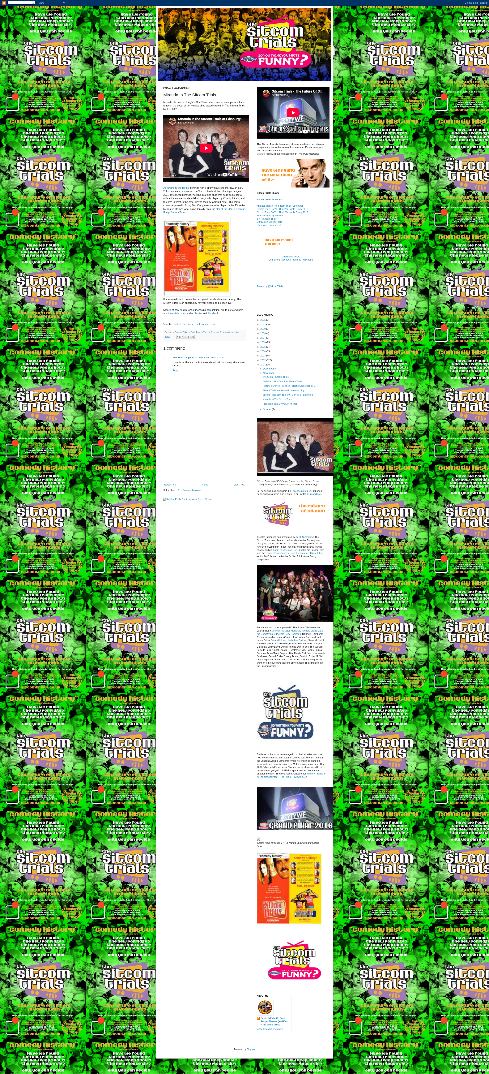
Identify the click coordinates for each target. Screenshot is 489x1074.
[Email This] (178, 337)
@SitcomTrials (313, 494)
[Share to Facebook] (189, 337)
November (268, 373)
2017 (263, 338)
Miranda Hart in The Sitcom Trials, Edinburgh (280, 206)
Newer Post (170, 484)
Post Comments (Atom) (189, 490)
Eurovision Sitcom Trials (269, 222)
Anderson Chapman (183, 357)
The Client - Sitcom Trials (276, 377)
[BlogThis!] (182, 337)
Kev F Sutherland (305, 537)
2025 (263, 320)
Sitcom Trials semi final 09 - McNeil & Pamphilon (288, 395)
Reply (175, 370)
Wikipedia (308, 259)
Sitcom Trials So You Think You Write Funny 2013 (282, 212)
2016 (263, 342)
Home (205, 484)
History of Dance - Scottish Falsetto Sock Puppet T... (289, 386)
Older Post (239, 484)
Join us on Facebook (280, 259)
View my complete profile (270, 1029)
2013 (263, 355)
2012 (263, 360)
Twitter (198, 313)
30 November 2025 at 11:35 (209, 357)
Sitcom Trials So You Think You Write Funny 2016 (282, 209)
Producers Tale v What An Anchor (280, 404)
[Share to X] (185, 337)
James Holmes (278, 640)
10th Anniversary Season (270, 215)
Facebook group (299, 491)
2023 (263, 324)
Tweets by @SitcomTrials (270, 286)
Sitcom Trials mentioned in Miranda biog (283, 390)
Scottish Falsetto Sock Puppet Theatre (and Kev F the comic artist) (274, 1021)
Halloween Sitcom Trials (269, 225)
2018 (263, 333)
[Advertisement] (204, 455)
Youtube (297, 259)
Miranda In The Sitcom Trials (277, 399)
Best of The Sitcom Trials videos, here (194, 324)
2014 (263, 351)
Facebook (213, 313)
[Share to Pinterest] (193, 337)
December (268, 368)
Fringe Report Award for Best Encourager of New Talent (294, 553)
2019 (263, 329)
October (267, 409)
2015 (263, 347)
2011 (263, 364)
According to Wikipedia (176, 187)
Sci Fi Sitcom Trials (267, 219)
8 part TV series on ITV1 (285, 550)
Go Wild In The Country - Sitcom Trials (282, 381)
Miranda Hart (278, 630)
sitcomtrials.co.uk (176, 313)
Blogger (251, 1049)
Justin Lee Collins (296, 640)
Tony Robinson (293, 634)
